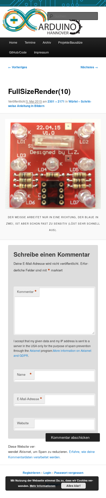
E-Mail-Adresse (29, 399)
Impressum (41, 52)
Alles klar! (73, 485)
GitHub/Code (18, 52)
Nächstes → (89, 67)
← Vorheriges (17, 67)
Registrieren (31, 472)
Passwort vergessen (68, 472)
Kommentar (27, 292)
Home (13, 42)
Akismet (35, 350)
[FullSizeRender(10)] (53, 164)
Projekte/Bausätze (70, 42)
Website (23, 423)
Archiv (47, 42)
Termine (30, 42)
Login (47, 472)
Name (24, 374)
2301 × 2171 (56, 101)
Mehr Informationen (42, 486)
